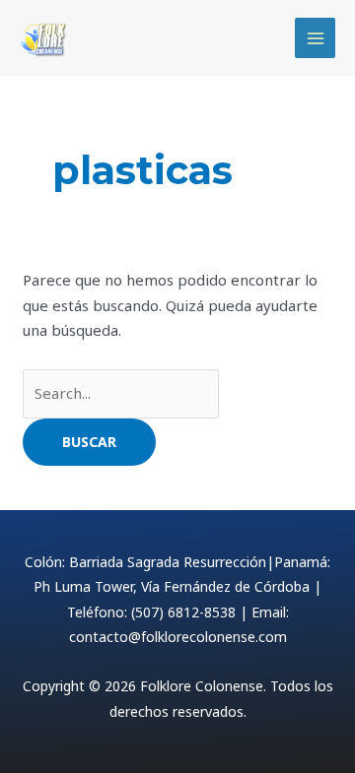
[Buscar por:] (121, 393)
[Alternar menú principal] (315, 38)
